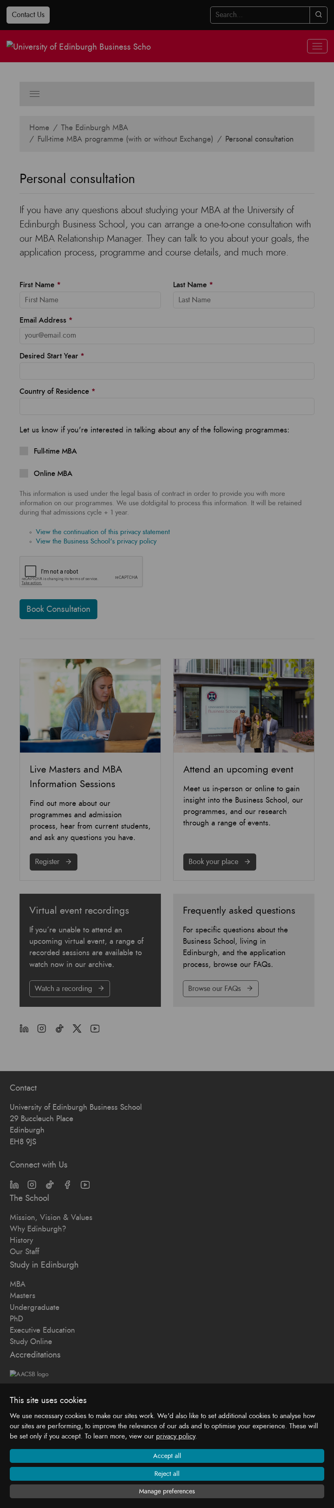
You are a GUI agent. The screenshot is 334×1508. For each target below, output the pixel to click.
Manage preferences (167, 1491)
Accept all (167, 1456)
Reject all (167, 1474)
